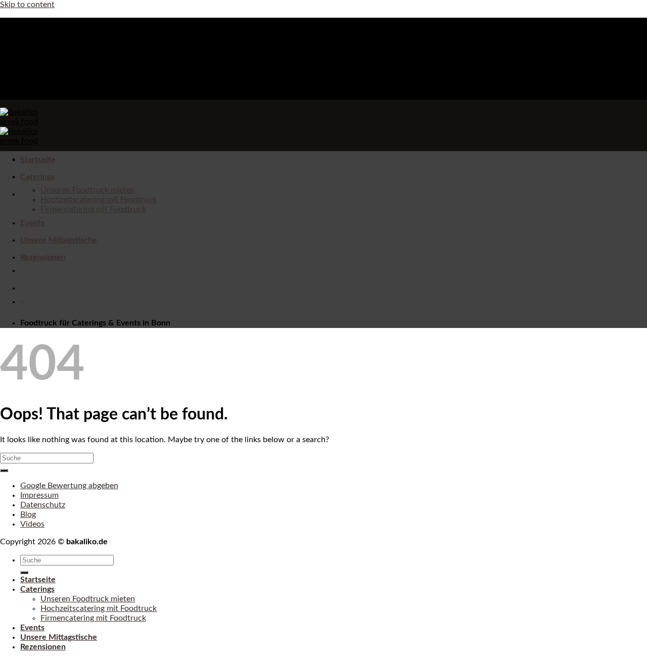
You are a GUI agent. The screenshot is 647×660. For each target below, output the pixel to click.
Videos (32, 524)
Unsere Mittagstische (58, 240)
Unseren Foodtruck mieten (87, 190)
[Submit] (4, 470)
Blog (28, 514)
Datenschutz (42, 505)
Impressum (39, 495)
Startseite (38, 160)
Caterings (37, 177)
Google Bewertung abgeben (69, 486)
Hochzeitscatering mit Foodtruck (98, 200)
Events (32, 223)
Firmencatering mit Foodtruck (93, 209)
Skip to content (27, 5)
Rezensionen (43, 257)
